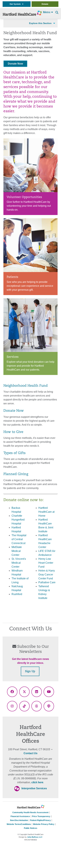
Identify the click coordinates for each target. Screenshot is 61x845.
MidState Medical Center (17, 551)
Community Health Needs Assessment (30, 812)
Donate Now (15, 63)
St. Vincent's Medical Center (19, 562)
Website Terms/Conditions (19, 824)
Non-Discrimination (19, 820)
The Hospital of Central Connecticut (19, 539)
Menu (47, 12)
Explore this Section (40, 23)
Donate (45, 4)
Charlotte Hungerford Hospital (18, 519)
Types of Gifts (14, 453)
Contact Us (30, 753)
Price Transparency (41, 816)
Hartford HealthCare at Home (46, 511)
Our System (16, 4)
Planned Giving (15, 474)
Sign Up (30, 671)
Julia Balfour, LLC (34, 837)
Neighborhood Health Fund (25, 386)
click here (37, 782)
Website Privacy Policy (43, 824)
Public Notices (30, 828)
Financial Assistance (20, 816)
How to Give (13, 432)
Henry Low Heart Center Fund (45, 562)
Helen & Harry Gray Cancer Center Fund (46, 574)
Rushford (17, 594)
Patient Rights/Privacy (40, 820)
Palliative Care (46, 582)
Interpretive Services (34, 788)
